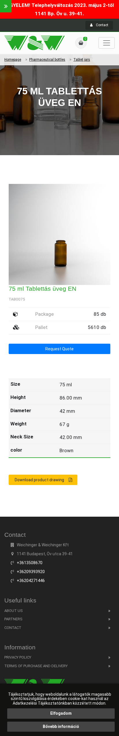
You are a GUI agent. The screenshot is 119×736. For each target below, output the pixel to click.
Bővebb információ (61, 726)
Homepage (12, 60)
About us (13, 610)
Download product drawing (39, 480)
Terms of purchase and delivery (36, 666)
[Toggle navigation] (106, 43)
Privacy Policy (17, 657)
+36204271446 (31, 580)
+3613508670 (29, 562)
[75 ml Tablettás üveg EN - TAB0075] (34, 43)
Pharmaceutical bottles (47, 60)
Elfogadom (61, 713)
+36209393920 (31, 571)
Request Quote (59, 349)
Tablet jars (81, 60)
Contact (101, 25)
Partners (13, 619)
